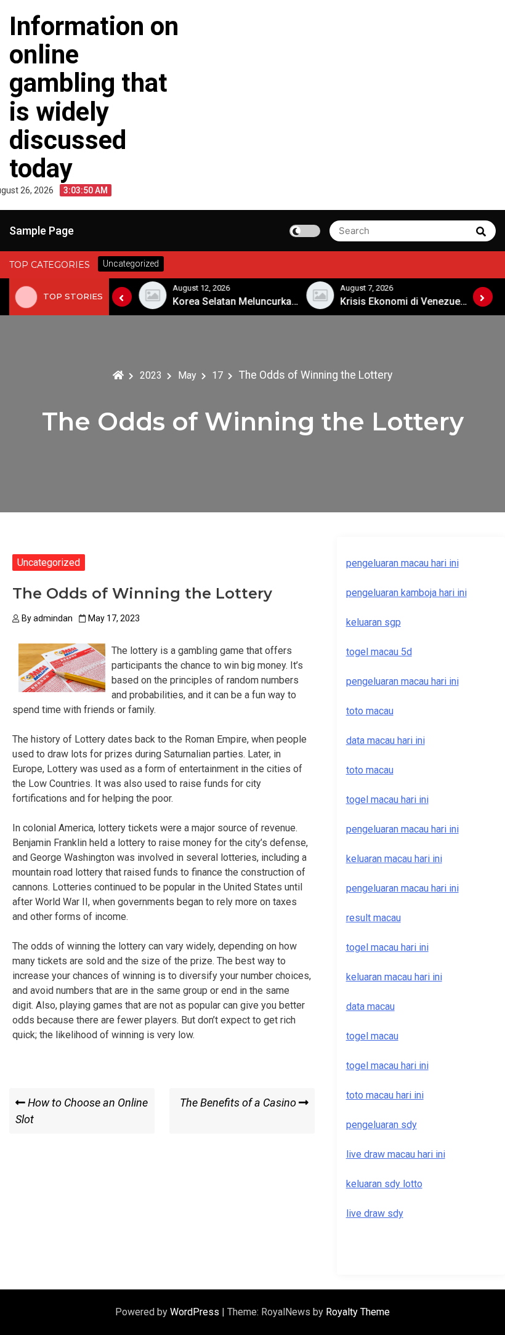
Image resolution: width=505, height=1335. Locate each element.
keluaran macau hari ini (394, 977)
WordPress (196, 1312)
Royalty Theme (358, 1312)
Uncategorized (48, 562)
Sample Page (41, 230)
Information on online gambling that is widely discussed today (94, 97)
